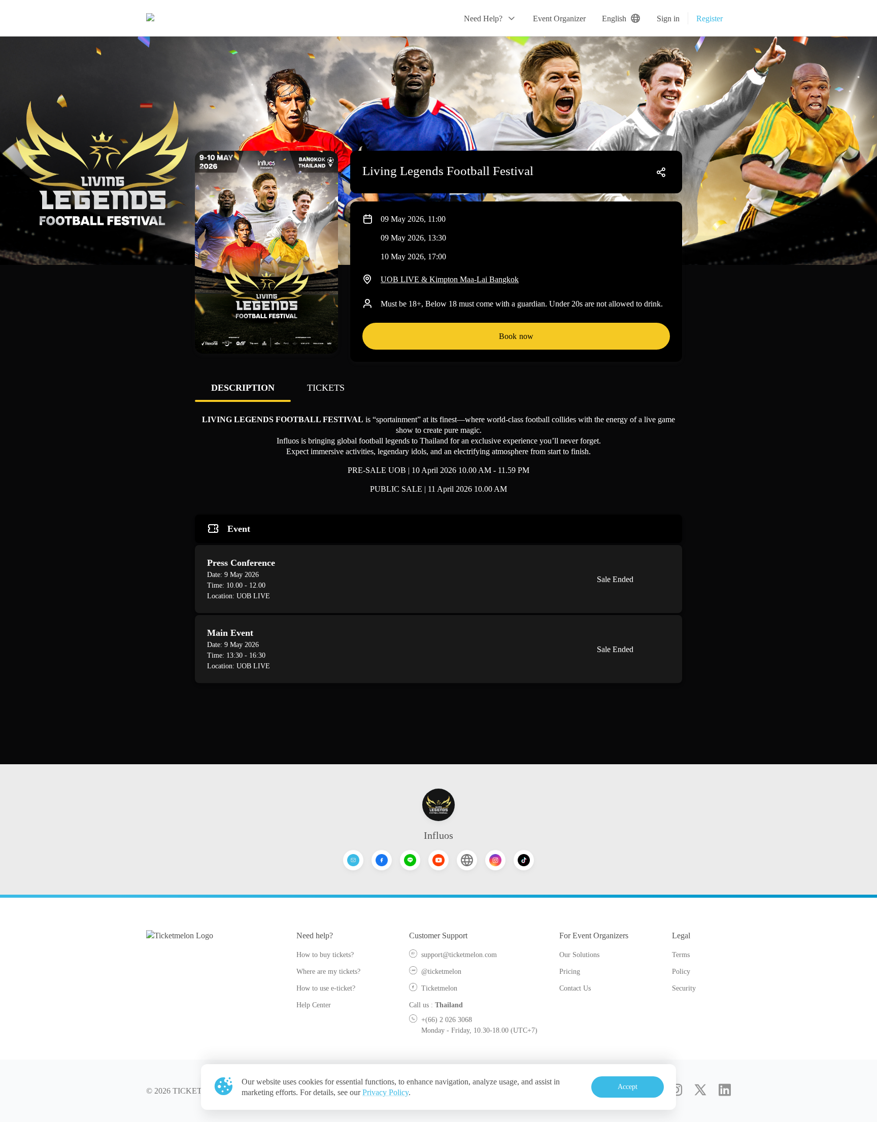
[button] (490, 18)
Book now (516, 336)
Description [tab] (243, 388)
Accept (628, 1087)
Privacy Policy (385, 1092)
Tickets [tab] (326, 388)
